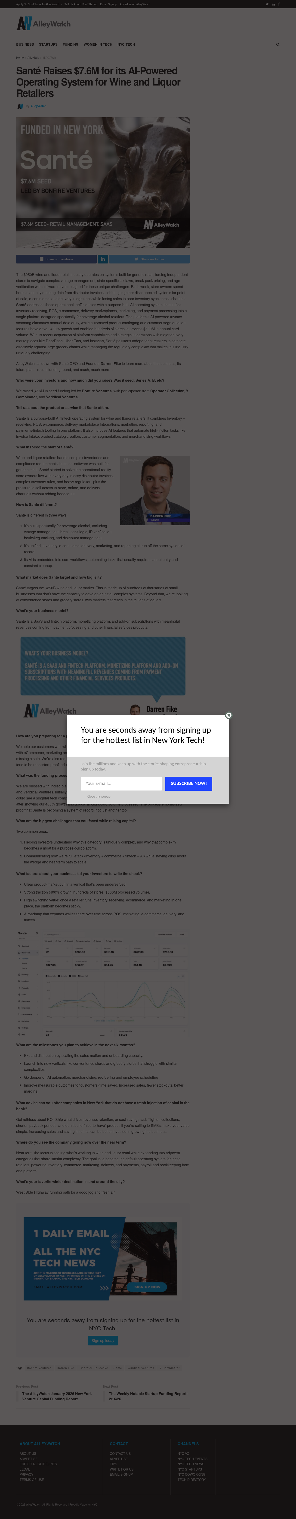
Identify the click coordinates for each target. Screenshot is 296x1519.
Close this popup (99, 797)
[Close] (229, 715)
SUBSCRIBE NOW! (189, 783)
